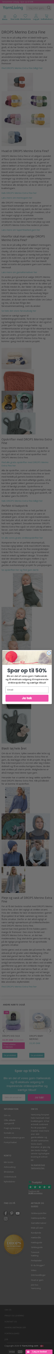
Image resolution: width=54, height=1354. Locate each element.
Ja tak (27, 698)
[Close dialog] (49, 653)
